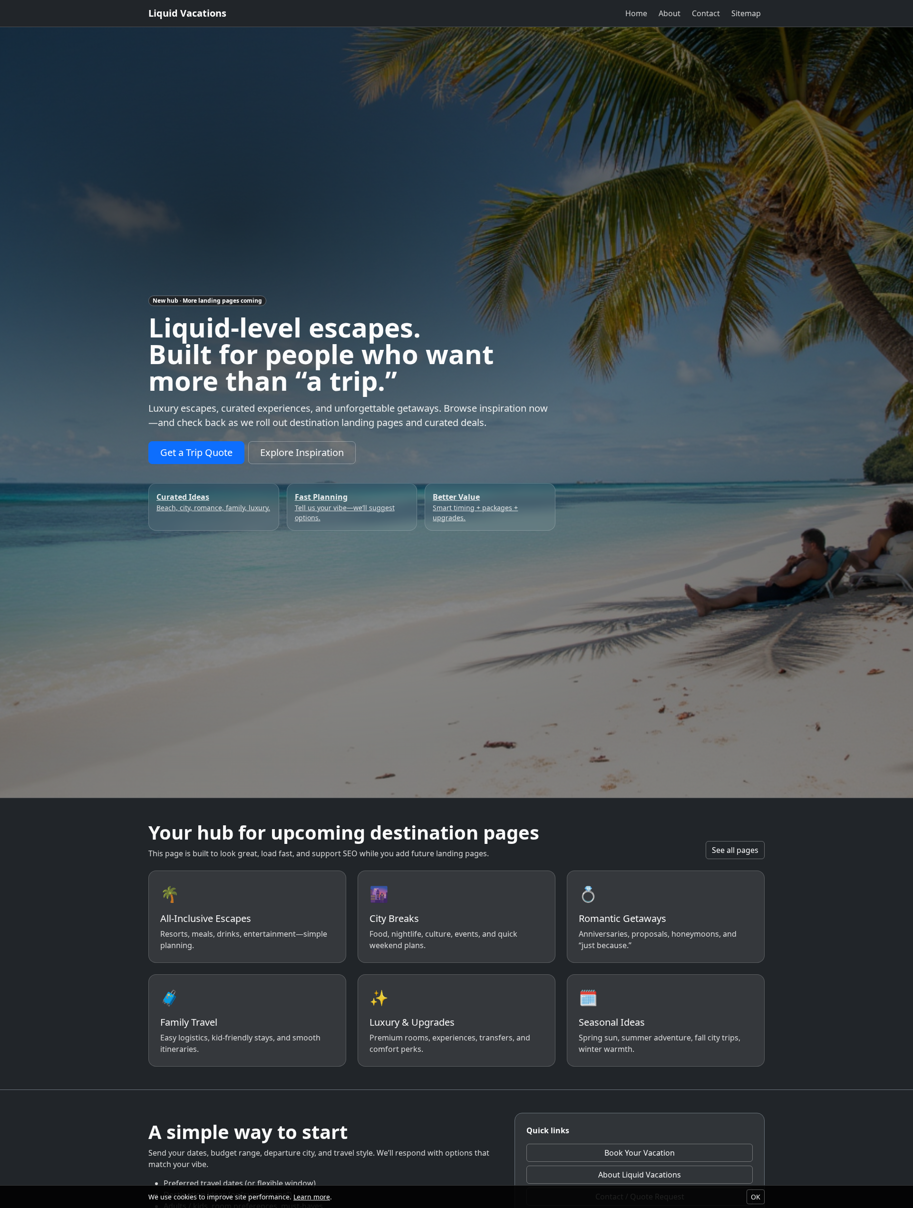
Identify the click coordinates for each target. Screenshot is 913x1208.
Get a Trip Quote (196, 452)
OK (755, 1196)
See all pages (735, 850)
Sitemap (746, 13)
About (669, 13)
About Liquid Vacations (639, 1174)
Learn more (311, 1196)
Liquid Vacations (187, 13)
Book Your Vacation (639, 1153)
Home (636, 13)
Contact (706, 13)
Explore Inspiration (302, 452)
